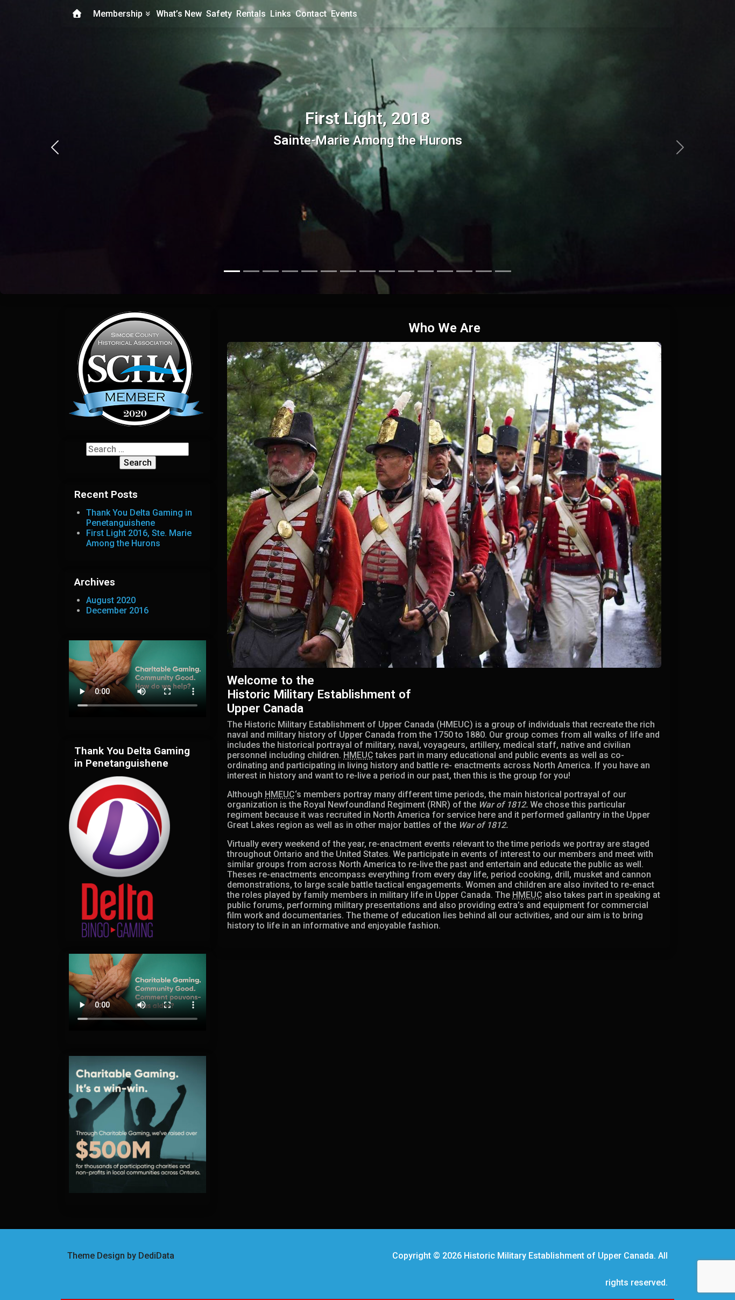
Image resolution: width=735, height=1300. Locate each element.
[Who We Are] (444, 507)
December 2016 (117, 610)
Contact (311, 14)
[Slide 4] (309, 271)
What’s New (179, 14)
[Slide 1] (251, 271)
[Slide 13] (484, 271)
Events (344, 14)
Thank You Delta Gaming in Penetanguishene (139, 518)
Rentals (251, 14)
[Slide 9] (406, 271)
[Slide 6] (348, 271)
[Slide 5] (329, 271)
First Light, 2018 (367, 118)
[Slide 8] (387, 271)
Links (280, 14)
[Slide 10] (426, 271)
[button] (55, 147)
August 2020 (111, 600)
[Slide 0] (232, 271)
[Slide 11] (445, 271)
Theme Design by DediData (120, 1256)
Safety (219, 14)
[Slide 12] (464, 271)
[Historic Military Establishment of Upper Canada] (77, 14)
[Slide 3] (290, 271)
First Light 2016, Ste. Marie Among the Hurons (139, 538)
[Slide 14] (503, 271)
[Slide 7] (367, 271)
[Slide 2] (271, 271)
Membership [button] (119, 14)
